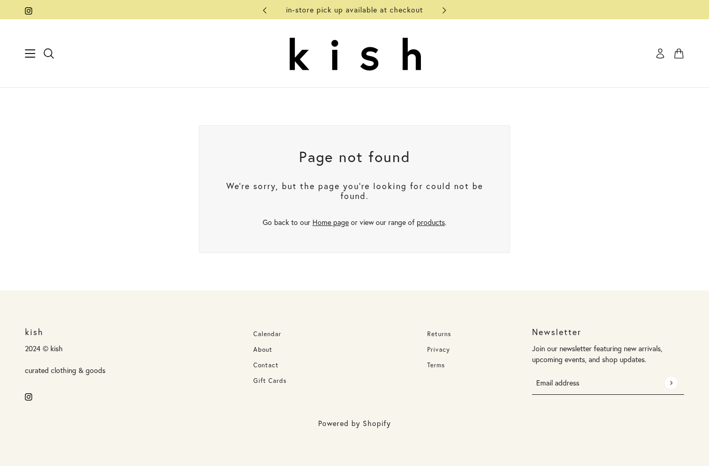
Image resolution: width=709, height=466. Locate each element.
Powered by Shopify (354, 423)
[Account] (660, 53)
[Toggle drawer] (30, 53)
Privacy (438, 349)
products (431, 222)
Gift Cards (270, 380)
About (262, 349)
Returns (439, 334)
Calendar (267, 334)
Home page (330, 222)
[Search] (49, 53)
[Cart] (679, 53)
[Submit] (671, 383)
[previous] (264, 10)
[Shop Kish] (354, 53)
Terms (436, 365)
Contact (266, 365)
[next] (444, 10)
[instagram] (28, 9)
